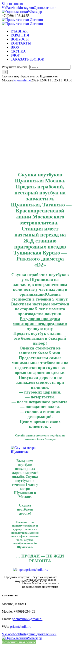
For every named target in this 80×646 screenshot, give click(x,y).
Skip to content (12, 4)
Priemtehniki (22, 80)
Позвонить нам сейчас (19, 642)
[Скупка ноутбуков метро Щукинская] (25, 452)
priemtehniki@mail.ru (27, 619)
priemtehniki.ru (20, 626)
